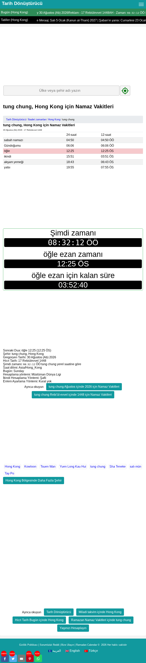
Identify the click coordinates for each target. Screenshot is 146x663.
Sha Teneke (118, 466)
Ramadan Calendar (86, 644)
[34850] (5, 658)
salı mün (135, 466)
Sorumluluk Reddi (49, 644)
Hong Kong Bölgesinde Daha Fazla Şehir (34, 480)
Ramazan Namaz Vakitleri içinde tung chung (101, 620)
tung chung (97, 466)
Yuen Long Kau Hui (73, 466)
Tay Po (9, 473)
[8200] (30, 658)
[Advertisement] (73, 53)
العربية (56, 650)
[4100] (38, 658)
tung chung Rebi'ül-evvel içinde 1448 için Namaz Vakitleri (73, 394)
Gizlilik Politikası (28, 644)
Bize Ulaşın (67, 644)
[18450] (13, 658)
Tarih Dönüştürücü (58, 612)
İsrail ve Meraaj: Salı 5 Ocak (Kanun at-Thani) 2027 (61, 20)
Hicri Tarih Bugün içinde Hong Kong (39, 620)
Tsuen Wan (48, 466)
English (74, 650)
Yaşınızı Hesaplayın (73, 628)
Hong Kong (12, 466)
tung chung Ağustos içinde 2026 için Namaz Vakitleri (84, 386)
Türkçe (93, 650)
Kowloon (30, 466)
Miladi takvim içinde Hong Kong (100, 612)
